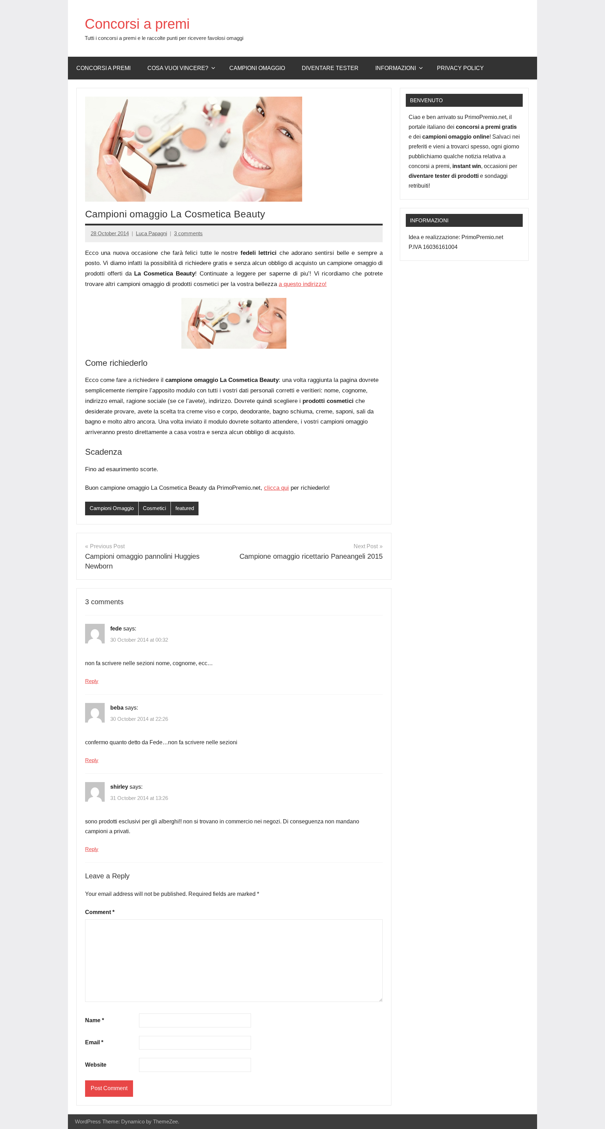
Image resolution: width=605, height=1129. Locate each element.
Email (94, 1042)
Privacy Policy (460, 68)
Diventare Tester (330, 68)
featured (184, 508)
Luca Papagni (151, 233)
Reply (91, 681)
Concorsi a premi (137, 24)
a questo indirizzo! (303, 284)
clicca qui (276, 488)
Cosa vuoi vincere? (177, 68)
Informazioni (395, 68)
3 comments (188, 233)
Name (94, 1020)
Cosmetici (154, 508)
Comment (99, 912)
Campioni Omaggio (112, 508)
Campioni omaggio (257, 68)
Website (95, 1065)
